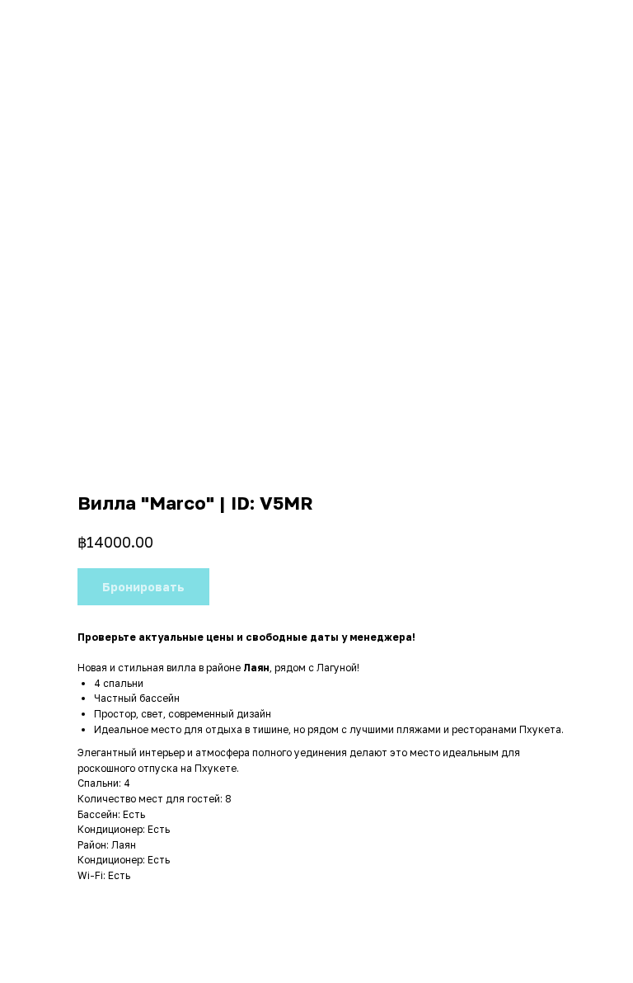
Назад (44, 23)
